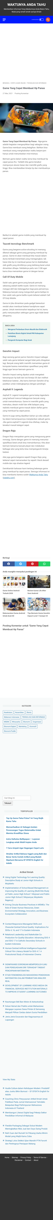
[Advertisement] (26, 52)
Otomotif (32, 726)
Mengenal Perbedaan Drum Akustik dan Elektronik (27, 329)
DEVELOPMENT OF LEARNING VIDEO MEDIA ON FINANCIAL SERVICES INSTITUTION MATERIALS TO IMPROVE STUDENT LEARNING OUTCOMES (26, 988)
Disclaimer (19, 1160)
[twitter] (21, 563)
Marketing (22, 726)
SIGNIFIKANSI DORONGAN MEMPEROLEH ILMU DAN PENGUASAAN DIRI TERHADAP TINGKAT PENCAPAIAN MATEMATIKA (26, 967)
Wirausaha (16, 722)
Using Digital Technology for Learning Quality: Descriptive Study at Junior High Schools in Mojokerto (25, 880)
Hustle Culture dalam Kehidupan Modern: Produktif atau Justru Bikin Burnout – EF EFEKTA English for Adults (27, 1091)
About (36, 1160)
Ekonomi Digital (10, 726)
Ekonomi (26, 722)
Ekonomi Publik (10, 731)
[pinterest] (32, 563)
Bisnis (29, 712)
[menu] (4, 20)
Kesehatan (8, 712)
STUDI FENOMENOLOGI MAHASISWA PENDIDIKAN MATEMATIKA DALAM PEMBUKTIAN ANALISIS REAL (27, 978)
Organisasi (37, 722)
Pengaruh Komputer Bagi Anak (20, 340)
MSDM (6, 722)
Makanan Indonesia (11, 717)
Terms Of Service (40, 1157)
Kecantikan (19, 712)
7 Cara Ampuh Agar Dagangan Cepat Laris (25, 848)
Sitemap (15, 1157)
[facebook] (9, 563)
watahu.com (8, 478)
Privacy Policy (25, 1157)
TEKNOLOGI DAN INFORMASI (33, 717)
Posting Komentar (22, 93)
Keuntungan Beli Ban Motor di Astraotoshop (24, 1002)
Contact (28, 1160)
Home (7, 1157)
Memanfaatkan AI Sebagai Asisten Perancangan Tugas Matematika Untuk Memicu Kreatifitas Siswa (23, 830)
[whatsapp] (44, 563)
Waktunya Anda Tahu (26, 5)
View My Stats (9, 1079)
